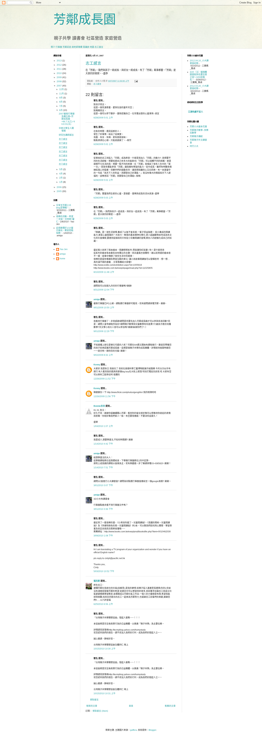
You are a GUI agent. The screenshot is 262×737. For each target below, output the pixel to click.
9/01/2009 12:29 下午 (104, 331)
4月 (61, 173)
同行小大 (194, 146)
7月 (61, 106)
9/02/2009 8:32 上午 (103, 355)
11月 (61, 93)
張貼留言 (94, 699)
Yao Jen (64, 249)
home (62, 258)
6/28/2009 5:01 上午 (103, 117)
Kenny (97, 364)
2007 (59, 86)
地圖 (92, 47)
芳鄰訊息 (67, 47)
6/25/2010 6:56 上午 (103, 604)
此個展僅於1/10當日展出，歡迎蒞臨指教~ (64, 230)
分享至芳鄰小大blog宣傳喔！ (63, 206)
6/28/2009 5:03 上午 (103, 198)
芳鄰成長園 (84, 19)
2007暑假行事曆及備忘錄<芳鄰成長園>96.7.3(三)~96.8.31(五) (67, 119)
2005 (59, 191)
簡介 (53, 47)
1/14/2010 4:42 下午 (103, 444)
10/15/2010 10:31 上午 (104, 693)
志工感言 (93, 63)
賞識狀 (86, 47)
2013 (59, 60)
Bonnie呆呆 (99, 406)
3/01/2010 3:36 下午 (103, 509)
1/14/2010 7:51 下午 (103, 467)
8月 (61, 102)
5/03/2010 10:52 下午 (104, 571)
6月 (61, 110)
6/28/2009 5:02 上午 (103, 144)
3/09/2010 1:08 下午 (103, 535)
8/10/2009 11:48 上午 (104, 272)
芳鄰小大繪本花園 (198, 126)
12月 (61, 89)
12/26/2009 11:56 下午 (104, 396)
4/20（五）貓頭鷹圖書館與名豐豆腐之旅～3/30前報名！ (198, 76)
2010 (59, 73)
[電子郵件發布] (136, 81)
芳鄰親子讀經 (196, 136)
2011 (59, 69)
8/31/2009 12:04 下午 (104, 290)
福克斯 (97, 581)
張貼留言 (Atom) (100, 711)
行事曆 (59, 47)
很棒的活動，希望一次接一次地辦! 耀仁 (65, 219)
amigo (97, 299)
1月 (61, 182)
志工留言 (99, 47)
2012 (59, 65)
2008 (59, 81)
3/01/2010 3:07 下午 (103, 485)
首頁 (131, 706)
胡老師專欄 (77, 47)
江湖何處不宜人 (195, 112)
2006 (59, 187)
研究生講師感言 (66, 135)
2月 (61, 178)
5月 (61, 169)
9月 (61, 97)
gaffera (133, 730)
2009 (59, 77)
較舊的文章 (170, 706)
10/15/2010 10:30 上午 (104, 648)
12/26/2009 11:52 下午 (104, 379)
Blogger (152, 730)
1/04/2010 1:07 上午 (103, 426)
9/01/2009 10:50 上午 (104, 307)
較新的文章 (91, 706)
